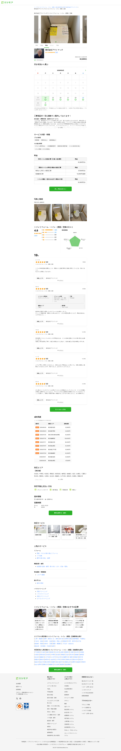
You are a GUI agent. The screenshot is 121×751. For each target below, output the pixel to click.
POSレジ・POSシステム (70, 730)
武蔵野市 (65, 657)
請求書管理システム (69, 727)
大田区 (37, 654)
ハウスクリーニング (43, 594)
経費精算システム (69, 715)
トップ (35, 7)
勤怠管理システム (69, 709)
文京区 (57, 652)
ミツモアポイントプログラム (57, 744)
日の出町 (56, 664)
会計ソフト (67, 706)
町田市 (47, 659)
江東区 (72, 652)
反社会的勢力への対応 (80, 741)
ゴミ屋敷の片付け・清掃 (53, 714)
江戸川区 (47, 657)
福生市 (37, 662)
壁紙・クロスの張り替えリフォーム (47, 553)
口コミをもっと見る (60, 409)
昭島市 (37, 659)
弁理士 (66, 691)
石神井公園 (67, 638)
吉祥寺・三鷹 (48, 643)
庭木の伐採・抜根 (51, 697)
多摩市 (74, 662)
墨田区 (67, 652)
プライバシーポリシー (34, 741)
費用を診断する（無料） (60, 513)
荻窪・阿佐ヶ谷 (57, 641)
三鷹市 (71, 657)
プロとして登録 (86, 704)
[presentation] (36, 45)
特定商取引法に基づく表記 (65, 741)
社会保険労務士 (68, 689)
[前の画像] (40, 29)
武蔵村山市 (67, 662)
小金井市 (52, 659)
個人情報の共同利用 (42, 744)
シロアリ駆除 (41, 575)
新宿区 (52, 652)
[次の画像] (81, 29)
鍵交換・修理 (50, 720)
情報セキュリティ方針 (93, 741)
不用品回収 (50, 691)
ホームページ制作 (69, 697)
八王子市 (54, 657)
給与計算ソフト (68, 712)
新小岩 (61, 638)
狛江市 (42, 662)
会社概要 (18, 683)
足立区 (37, 657)
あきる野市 (38, 664)
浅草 (53, 646)
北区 (67, 654)
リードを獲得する (86, 707)
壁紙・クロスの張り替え (53, 706)
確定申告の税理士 (51, 729)
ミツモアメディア (86, 689)
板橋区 (77, 654)
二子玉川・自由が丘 (68, 643)
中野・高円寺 (72, 641)
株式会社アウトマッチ (72, 7)
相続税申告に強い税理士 (53, 735)
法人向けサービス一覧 (87, 684)
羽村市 (84, 662)
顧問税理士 (50, 732)
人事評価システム (69, 721)
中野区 (53, 654)
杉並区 (58, 654)
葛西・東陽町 (57, 643)
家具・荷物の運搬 (51, 709)
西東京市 (45, 664)
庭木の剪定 (40, 583)
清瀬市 (53, 662)
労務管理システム (69, 724)
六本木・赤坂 (39, 641)
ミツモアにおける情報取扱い (49, 741)
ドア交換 (39, 556)
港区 (47, 652)
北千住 (79, 641)
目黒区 (82, 652)
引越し (49, 689)
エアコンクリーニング (43, 598)
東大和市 (47, 662)
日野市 (63, 659)
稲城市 (79, 662)
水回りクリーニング (43, 596)
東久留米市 (59, 662)
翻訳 (65, 703)
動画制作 (66, 694)
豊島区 (63, 654)
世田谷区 (42, 654)
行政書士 (66, 686)
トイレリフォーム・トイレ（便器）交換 (48, 7)
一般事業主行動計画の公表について (76, 744)
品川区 (77, 652)
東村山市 (69, 659)
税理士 (49, 726)
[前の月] (35, 70)
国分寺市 (75, 659)
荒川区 (72, 654)
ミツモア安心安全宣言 (87, 692)
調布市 (42, 659)
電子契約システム (69, 718)
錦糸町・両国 (39, 643)
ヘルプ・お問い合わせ (87, 687)
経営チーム (19, 686)
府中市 (81, 657)
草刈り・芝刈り (51, 711)
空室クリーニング (42, 591)
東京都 (60, 7)
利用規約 (24, 741)
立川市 (60, 657)
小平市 (58, 659)
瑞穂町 (51, 664)
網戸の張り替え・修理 (43, 558)
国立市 (81, 659)
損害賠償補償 (85, 695)
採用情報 (18, 689)
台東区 (62, 652)
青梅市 (76, 657)
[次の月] (85, 70)
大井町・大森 (48, 641)
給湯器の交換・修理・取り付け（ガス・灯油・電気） (52, 566)
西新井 (65, 641)
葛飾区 (42, 657)
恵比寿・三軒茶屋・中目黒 (43, 646)
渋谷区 (64, 7)
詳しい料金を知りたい (60, 189)
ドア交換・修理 (51, 717)
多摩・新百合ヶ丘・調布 (51, 638)
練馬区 (82, 654)
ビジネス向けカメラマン (70, 683)
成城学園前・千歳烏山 (78, 638)
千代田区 (37, 652)
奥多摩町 (68, 664)
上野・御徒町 (39, 638)
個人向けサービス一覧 (87, 681)
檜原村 (62, 664)
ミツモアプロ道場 (86, 710)
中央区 (43, 652)
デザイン (66, 700)
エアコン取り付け (51, 686)
